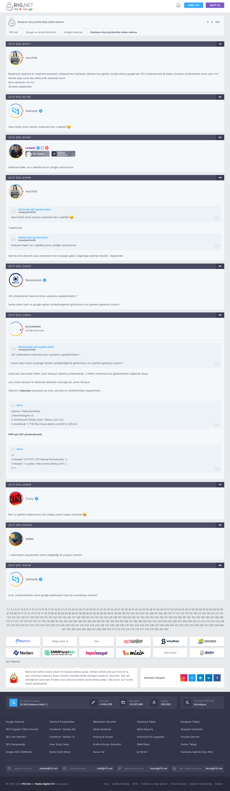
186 (80, 621)
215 (217, 621)
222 (32, 625)
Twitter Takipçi (189, 744)
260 (221, 625)
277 (142, 629)
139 (83, 617)
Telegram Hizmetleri (192, 729)
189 (94, 621)
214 (213, 621)
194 (117, 621)
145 (110, 617)
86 (73, 613)
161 (184, 617)
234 (92, 625)
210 (194, 621)
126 (23, 617)
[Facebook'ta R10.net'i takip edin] (217, 677)
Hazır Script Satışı (59, 744)
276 (137, 629)
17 (49, 609)
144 (106, 617)
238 (112, 625)
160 (180, 617)
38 (122, 609)
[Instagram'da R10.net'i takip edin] (183, 677)
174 (25, 621)
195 (121, 621)
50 (165, 609)
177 (39, 621)
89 (84, 613)
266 (89, 629)
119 (208, 613)
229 (67, 625)
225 (47, 625)
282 (166, 629)
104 (142, 613)
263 (74, 629)
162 (189, 617)
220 (22, 625)
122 (221, 613)
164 (198, 617)
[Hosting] (23, 641)
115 (191, 613)
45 (147, 609)
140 (87, 617)
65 (218, 609)
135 (64, 617)
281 (161, 629)
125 (18, 617)
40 (129, 609)
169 (221, 617)
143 (101, 617)
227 (57, 625)
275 (132, 629)
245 (147, 625)
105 (147, 613)
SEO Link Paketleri (16, 736)
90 (87, 613)
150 (134, 617)
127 (27, 617)
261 (64, 629)
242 (132, 625)
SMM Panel (143, 744)
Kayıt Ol (215, 5)
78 (45, 613)
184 (71, 621)
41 (133, 609)
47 (154, 609)
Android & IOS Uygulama (150, 736)
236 (102, 625)
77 (42, 613)
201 (150, 621)
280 (156, 629)
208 (184, 621)
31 (97, 609)
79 (48, 613)
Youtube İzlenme (190, 736)
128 (32, 617)
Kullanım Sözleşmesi (201, 783)
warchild (31, 57)
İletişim (219, 783)
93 (98, 613)
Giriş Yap (193, 5)
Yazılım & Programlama (61, 721)
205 (169, 621)
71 (22, 613)
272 (118, 629)
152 (143, 617)
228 (62, 625)
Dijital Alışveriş (145, 729)
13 (36, 609)
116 (195, 613)
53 (175, 609)
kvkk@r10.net (104, 768)
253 (186, 625)
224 (42, 625)
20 (59, 609)
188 (89, 621)
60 (200, 609)
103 (137, 613)
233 (87, 625)
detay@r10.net (214, 768)
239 (117, 625)
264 (79, 629)
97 (112, 613)
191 (103, 621)
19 (55, 609)
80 (52, 613)
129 (37, 617)
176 (34, 621)
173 (21, 621)
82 (59, 613)
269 (104, 629)
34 (108, 609)
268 (98, 629)
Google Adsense (15, 721)
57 (189, 609)
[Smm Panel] (133, 641)
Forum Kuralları (178, 783)
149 (129, 617)
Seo (97, 641)
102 (133, 613)
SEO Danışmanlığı (15, 744)
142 (96, 617)
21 (62, 609)
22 (65, 609)
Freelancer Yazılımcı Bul (62, 729)
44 (143, 609)
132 (50, 617)
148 (124, 617)
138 (78, 617)
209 (189, 621)
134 (60, 617)
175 (30, 621)
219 (18, 625)
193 (112, 621)
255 (196, 625)
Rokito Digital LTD (44, 783)
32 (101, 609)
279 (152, 629)
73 (28, 613)
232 (82, 625)
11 (30, 609)
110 (169, 613)
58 (193, 609)
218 (13, 625)
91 (91, 613)
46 (151, 609)
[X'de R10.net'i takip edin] (192, 677)
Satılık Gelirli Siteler (60, 751)
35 (112, 609)
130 (41, 617)
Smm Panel (170, 652)
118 (203, 613)
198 (135, 621)
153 (147, 617)
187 (84, 621)
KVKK (135, 783)
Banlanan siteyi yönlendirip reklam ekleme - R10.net (20, 6)
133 (55, 617)
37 (119, 609)
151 (138, 617)
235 (97, 625)
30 (94, 609)
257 (206, 625)
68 (11, 613)
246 (152, 625)
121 (217, 613)
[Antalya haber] (207, 641)
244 (142, 625)
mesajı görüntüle (27, 212)
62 (207, 609)
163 (194, 617)
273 (123, 629)
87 (77, 613)
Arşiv (106, 783)
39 (126, 609)
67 (8, 613)
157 (166, 617)
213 (208, 621)
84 (66, 613)
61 (204, 609)
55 (182, 609)
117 (199, 613)
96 (108, 613)
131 (46, 617)
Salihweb (32, 111)
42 (136, 609)
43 (140, 609)
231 (77, 625)
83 (62, 613)
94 (101, 613)
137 (73, 617)
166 (208, 617)
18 (52, 609)
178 (43, 621)
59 (197, 609)
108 (160, 613)
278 (147, 629)
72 (25, 613)
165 (203, 617)
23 (69, 609)
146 (115, 617)
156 (161, 617)
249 (167, 625)
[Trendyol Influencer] (133, 653)
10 (27, 609)
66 (221, 609)
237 (107, 625)
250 (172, 625)
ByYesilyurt (200, 704)
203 (159, 621)
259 (216, 625)
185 (75, 621)
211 (199, 621)
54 (179, 609)
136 (69, 617)
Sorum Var (99, 751)
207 (180, 621)
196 (126, 621)
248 (162, 625)
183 (66, 621)
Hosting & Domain (103, 736)
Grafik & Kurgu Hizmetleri (107, 744)
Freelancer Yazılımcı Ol (62, 736)
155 (157, 617)
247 (157, 625)
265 (84, 629)
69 (15, 613)
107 (156, 613)
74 (32, 613)
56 (186, 609)
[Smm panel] (60, 653)
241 (127, 625)
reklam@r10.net (49, 768)
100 (124, 613)
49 (161, 609)
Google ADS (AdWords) (19, 751)
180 (52, 621)
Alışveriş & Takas (146, 721)
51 (168, 609)
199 (140, 621)
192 (107, 621)
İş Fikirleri (142, 751)
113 (182, 613)
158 (170, 617)
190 (98, 621)
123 (9, 617)
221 (27, 625)
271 (113, 629)
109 (165, 613)
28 (87, 609)
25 (76, 609)
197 (131, 621)
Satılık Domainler (102, 729)
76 (38, 613)
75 (35, 613)
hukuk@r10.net (158, 768)
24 (73, 609)
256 (201, 625)
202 (154, 621)
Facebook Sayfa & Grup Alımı (197, 751)
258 (211, 625)
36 (115, 609)
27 (83, 609)
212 (203, 621)
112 (178, 613)
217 (8, 625)
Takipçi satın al (60, 641)
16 (46, 609)
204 (164, 621)
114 (186, 613)
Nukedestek (34, 280)
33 (104, 609)
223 (37, 625)
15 (43, 609)
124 (13, 617)
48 (158, 609)
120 (212, 613)
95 (105, 613)
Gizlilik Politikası (120, 783)
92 (94, 613)
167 (212, 617)
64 (214, 609)
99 (119, 613)
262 (68, 629)
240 (122, 625)
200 (145, 621)
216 (222, 621)
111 (173, 613)
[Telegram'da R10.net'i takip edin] (200, 677)
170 (8, 621)
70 (18, 613)
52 (172, 609)
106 (151, 613)
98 (115, 613)
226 (52, 625)
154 (152, 617)
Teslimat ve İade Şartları (154, 783)
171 (12, 621)
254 (191, 625)
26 (80, 609)
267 (94, 629)
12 (33, 609)
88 (80, 613)
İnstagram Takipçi (190, 721)
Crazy (30, 498)
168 (217, 617)
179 (48, 621)
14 (39, 609)
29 (90, 609)
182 (61, 621)
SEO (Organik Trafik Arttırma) (22, 729)
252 (181, 625)
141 (92, 617)
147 (120, 617)
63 (211, 609)
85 (69, 613)
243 (137, 625)
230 (72, 625)
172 (17, 621)
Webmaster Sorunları (104, 721)
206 (174, 621)
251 (177, 625)
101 (128, 613)
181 (57, 621)
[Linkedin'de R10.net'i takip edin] (208, 677)
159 (175, 617)
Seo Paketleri (13, 661)
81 (55, 613)
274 (128, 629)
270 (109, 629)
